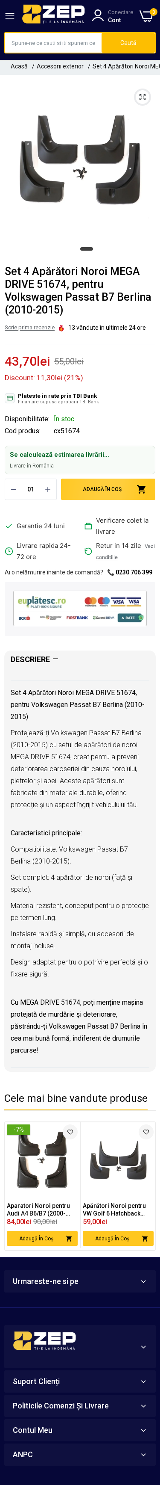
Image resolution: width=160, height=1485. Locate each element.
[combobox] (53, 43)
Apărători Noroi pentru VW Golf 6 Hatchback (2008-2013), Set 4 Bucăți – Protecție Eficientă (117, 1209)
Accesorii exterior (60, 66)
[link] (70, 1131)
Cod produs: (23, 431)
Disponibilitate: (27, 419)
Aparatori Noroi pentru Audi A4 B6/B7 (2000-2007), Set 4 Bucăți (38, 1209)
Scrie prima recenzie (30, 327)
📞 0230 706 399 (129, 572)
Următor (144, 1186)
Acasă (19, 66)
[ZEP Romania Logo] (54, 15)
